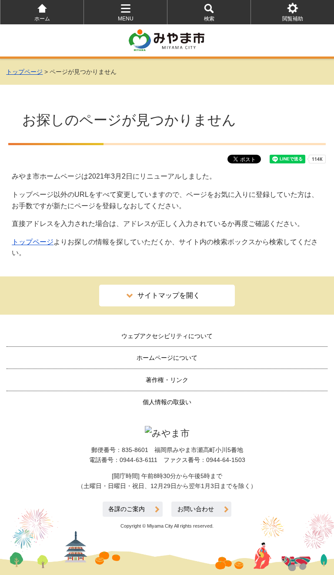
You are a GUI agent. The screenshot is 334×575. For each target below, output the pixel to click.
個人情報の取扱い (167, 402)
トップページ (24, 71)
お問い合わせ (195, 509)
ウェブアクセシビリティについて (167, 335)
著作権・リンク (167, 379)
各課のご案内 (126, 509)
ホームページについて (167, 357)
